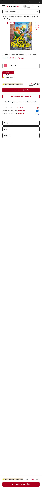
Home (4, 17)
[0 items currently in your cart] (37, 6)
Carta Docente (21, 110)
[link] (25, 6)
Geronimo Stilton (9, 58)
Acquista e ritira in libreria (21, 96)
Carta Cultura (21, 108)
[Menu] (4, 6)
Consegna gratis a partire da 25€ (21, 2)
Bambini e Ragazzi (16, 17)
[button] (37, 29)
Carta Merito (20, 113)
